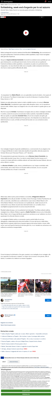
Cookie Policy (10, 387)
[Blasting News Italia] (8, 1)
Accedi (49, 1)
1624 (28, 372)
